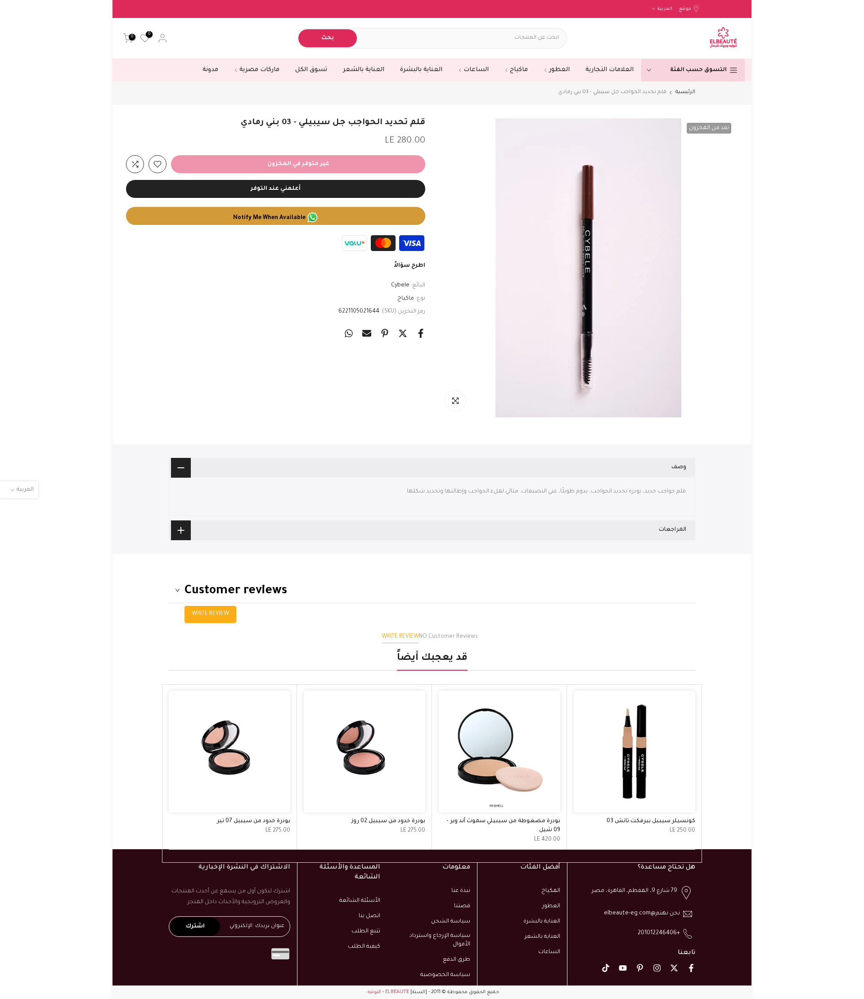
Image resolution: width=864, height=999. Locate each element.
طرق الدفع (456, 960)
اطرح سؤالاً (409, 266)
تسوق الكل (311, 70)
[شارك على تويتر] (402, 333)
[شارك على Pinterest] (384, 333)
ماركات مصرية (259, 70)
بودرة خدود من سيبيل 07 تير (253, 821)
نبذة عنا (460, 891)
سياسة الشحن (450, 921)
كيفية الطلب (364, 947)
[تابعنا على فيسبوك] (691, 968)
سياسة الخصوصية (445, 975)
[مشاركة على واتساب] (348, 333)
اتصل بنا (369, 916)
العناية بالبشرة (421, 70)
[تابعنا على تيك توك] (606, 968)
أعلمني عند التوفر (276, 189)
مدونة (210, 70)
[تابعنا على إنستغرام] (657, 968)
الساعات (476, 70)
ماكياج (519, 70)
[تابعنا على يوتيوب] (623, 968)
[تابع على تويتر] (674, 968)
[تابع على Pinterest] (640, 968)
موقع (685, 9)
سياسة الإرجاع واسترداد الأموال (440, 940)
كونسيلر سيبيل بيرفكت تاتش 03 (651, 821)
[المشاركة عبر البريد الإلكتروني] (366, 333)
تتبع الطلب (365, 931)
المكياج (550, 891)
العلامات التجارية (609, 70)
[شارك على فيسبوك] (420, 333)
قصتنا (462, 906)
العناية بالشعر (363, 70)
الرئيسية (685, 92)
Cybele (400, 285)
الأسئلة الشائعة (359, 901)
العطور (559, 70)
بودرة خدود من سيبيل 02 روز (388, 821)
